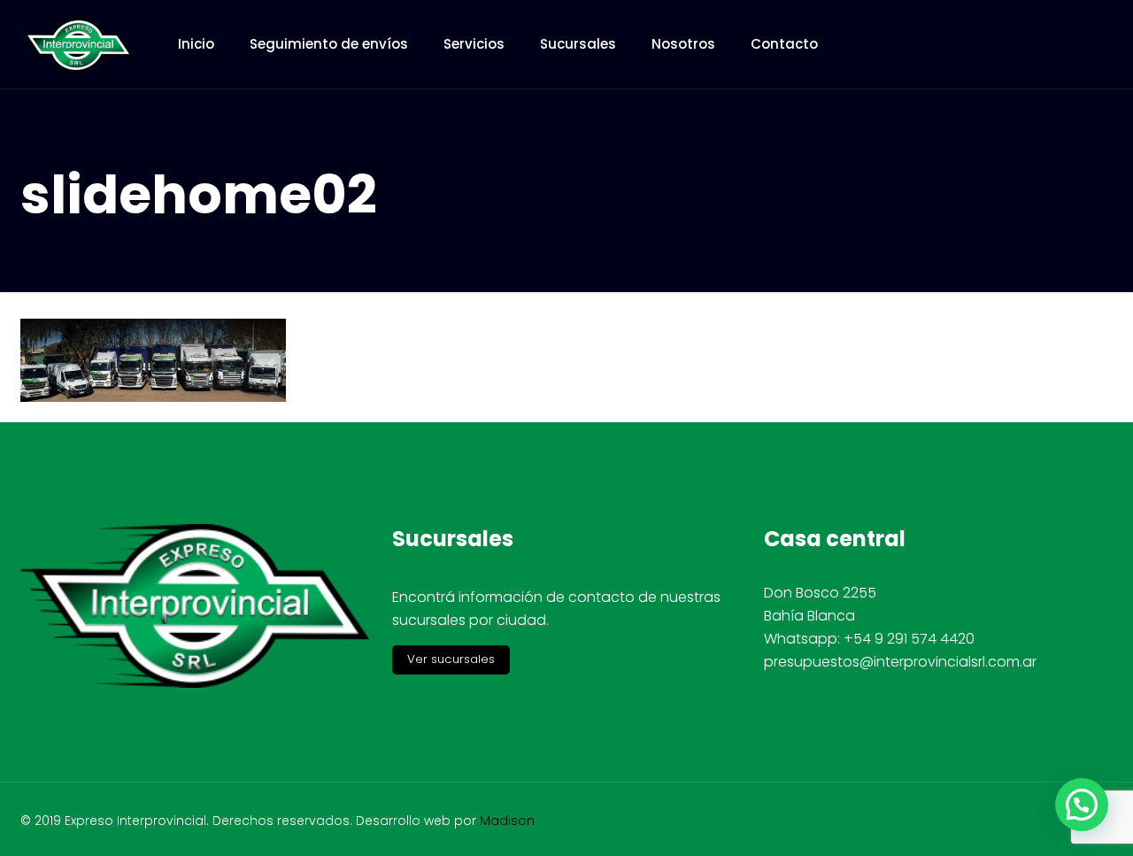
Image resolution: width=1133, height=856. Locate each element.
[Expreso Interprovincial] (77, 44)
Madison (507, 820)
